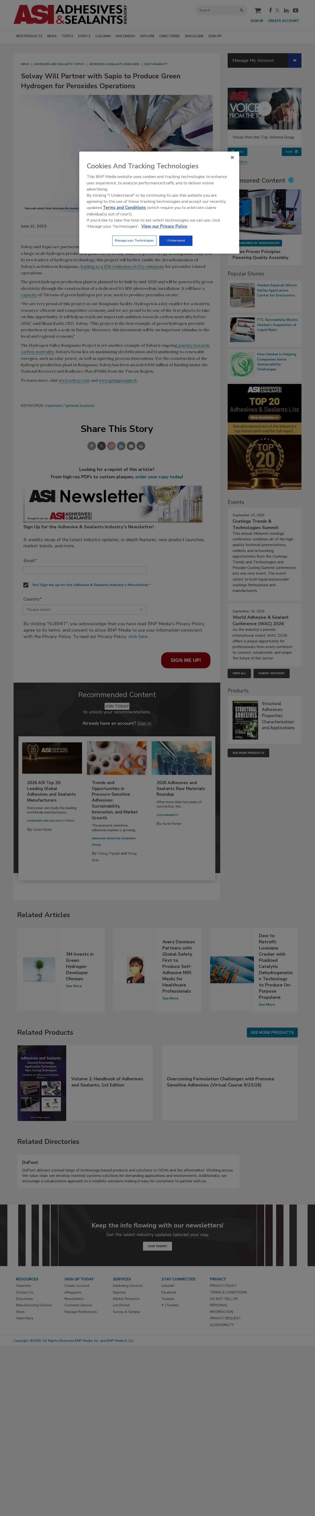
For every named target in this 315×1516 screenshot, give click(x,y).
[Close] (232, 157)
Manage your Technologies (134, 240)
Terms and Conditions (124, 207)
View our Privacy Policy (164, 226)
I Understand (176, 240)
